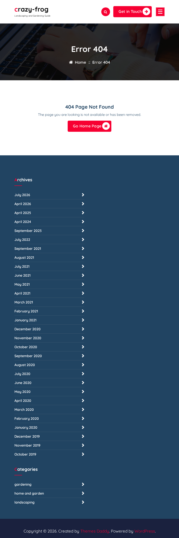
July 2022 (22, 239)
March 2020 (24, 409)
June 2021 (22, 275)
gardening (22, 484)
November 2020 (27, 338)
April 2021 (22, 293)
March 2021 (23, 302)
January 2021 (25, 320)
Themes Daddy (94, 531)
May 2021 (22, 284)
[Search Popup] (105, 11)
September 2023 (28, 230)
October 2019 (25, 454)
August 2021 (24, 257)
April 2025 (22, 213)
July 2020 (22, 374)
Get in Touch (130, 11)
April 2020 (22, 400)
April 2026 (22, 204)
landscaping (24, 502)
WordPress (144, 531)
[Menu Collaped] (160, 11)
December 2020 (27, 329)
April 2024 (22, 221)
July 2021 (21, 266)
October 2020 (25, 347)
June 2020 (22, 382)
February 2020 (26, 418)
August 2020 (24, 365)
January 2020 (25, 427)
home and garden (29, 493)
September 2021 (27, 248)
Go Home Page (87, 126)
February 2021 (26, 311)
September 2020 (28, 356)
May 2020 (22, 391)
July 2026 (22, 195)
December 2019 (27, 436)
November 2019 (27, 445)
